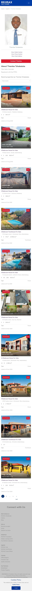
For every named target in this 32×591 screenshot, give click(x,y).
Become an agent (5, 526)
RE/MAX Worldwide (6, 516)
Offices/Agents (5, 557)
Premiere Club (4, 559)
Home (2, 9)
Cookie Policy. (16, 584)
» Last (16, 497)
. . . (9, 496)
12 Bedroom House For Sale (10, 358)
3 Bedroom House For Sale (9, 110)
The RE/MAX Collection (7, 541)
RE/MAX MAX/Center (6, 549)
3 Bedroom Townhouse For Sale (11, 232)
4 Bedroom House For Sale (9, 150)
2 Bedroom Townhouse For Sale (11, 439)
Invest (2, 528)
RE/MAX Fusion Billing (6, 551)
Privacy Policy (15, 575)
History (3, 518)
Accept (16, 588)
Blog (2, 520)
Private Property (5, 570)
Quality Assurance (5, 561)
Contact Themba (16, 61)
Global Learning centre (7, 539)
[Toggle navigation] (29, 3)
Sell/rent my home (5, 530)
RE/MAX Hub (4, 547)
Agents (8, 9)
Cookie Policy (22, 575)
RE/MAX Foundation (6, 537)
